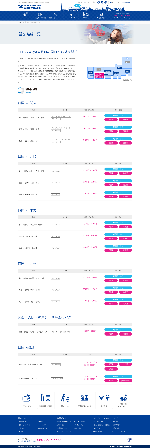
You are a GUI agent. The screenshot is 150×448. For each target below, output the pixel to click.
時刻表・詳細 (118, 115)
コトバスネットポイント (123, 405)
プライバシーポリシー (119, 431)
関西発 (111, 334)
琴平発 (111, 364)
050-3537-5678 (122, 15)
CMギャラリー (98, 428)
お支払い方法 (26, 406)
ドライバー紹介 (98, 422)
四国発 (111, 119)
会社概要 (115, 422)
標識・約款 (116, 428)
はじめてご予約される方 (63, 422)
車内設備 (104, 406)
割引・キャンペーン (55, 18)
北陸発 (125, 173)
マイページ (115, 2)
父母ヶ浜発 (125, 381)
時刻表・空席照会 (40, 18)
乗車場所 (86, 18)
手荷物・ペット (65, 406)
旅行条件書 (116, 425)
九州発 (125, 280)
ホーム (25, 18)
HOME (20, 22)
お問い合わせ (98, 431)
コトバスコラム (42, 428)
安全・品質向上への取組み (102, 425)
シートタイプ (71, 18)
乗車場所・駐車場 (45, 406)
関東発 (125, 119)
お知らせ (79, 2)
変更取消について (84, 406)
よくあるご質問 (90, 2)
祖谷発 (125, 364)
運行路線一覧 (23, 422)
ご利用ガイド (101, 18)
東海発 (125, 227)
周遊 (111, 369)
